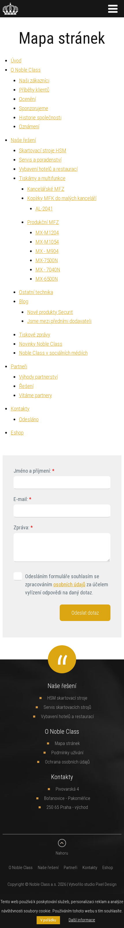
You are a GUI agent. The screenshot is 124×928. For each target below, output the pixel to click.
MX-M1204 (47, 232)
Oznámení (29, 126)
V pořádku (48, 920)
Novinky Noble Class (40, 343)
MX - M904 (47, 250)
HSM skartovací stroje (67, 698)
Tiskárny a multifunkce (42, 178)
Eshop (17, 432)
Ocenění (27, 98)
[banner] (10, 11)
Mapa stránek (67, 743)
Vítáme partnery (35, 395)
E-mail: (21, 499)
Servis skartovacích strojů (67, 707)
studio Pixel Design (100, 884)
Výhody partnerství (38, 376)
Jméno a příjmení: (32, 470)
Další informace (82, 920)
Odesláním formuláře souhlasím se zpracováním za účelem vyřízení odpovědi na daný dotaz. (66, 584)
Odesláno (29, 419)
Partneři (19, 366)
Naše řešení (23, 139)
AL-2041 (44, 208)
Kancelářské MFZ (45, 188)
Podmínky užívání (67, 752)
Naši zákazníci (34, 80)
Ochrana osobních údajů (67, 762)
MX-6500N (46, 278)
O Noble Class (26, 69)
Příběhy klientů (34, 89)
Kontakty (20, 408)
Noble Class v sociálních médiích (53, 352)
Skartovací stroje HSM (42, 150)
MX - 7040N (47, 269)
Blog (23, 301)
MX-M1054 (47, 241)
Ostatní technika (36, 292)
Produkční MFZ (43, 222)
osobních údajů (69, 584)
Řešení (26, 385)
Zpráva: (21, 527)
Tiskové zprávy (34, 334)
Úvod (16, 60)
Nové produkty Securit (50, 311)
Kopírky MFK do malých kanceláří (61, 198)
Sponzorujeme (33, 108)
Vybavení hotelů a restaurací (48, 168)
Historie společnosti (40, 117)
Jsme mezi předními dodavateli (59, 320)
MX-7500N (46, 260)
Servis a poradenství (40, 159)
